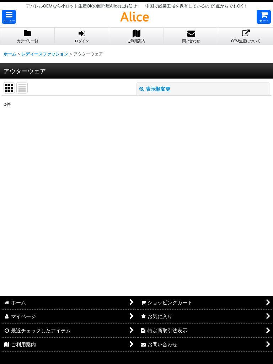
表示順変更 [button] (158, 89)
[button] (9, 17)
